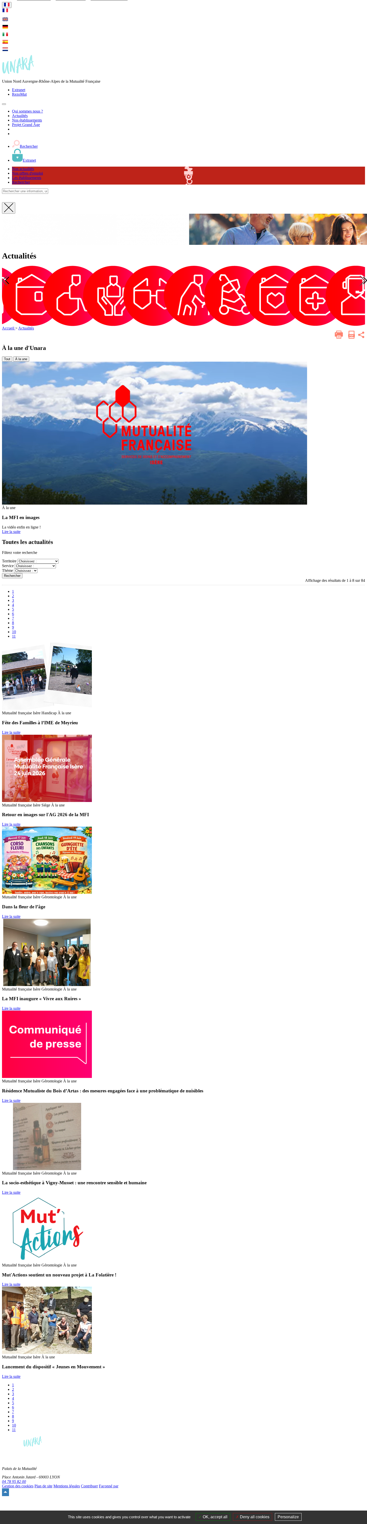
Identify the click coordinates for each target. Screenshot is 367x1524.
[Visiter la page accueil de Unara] (18, 73)
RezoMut (19, 94)
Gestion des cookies (17, 1486)
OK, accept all (214, 1517)
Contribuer (89, 1486)
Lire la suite (11, 532)
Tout (7, 359)
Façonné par (108, 1486)
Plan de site (43, 1486)
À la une (21, 359)
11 (14, 636)
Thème (7, 570)
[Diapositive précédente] (4, 281)
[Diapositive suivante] (362, 281)
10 (14, 632)
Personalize (288, 1517)
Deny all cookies (254, 1517)
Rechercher (12, 576)
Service (8, 566)
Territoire (9, 561)
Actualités (26, 328)
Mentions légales (66, 1486)
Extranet (18, 90)
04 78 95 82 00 (14, 1481)
